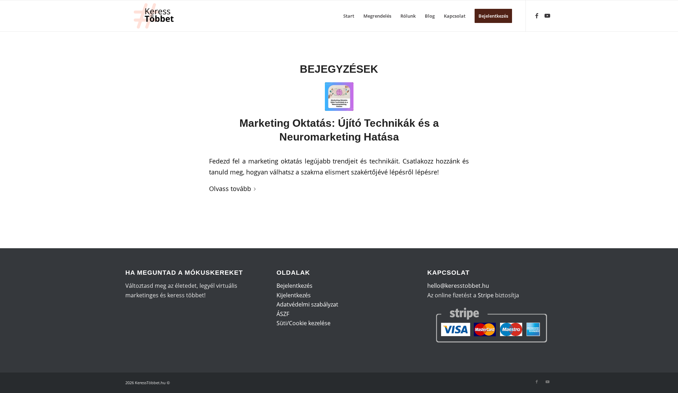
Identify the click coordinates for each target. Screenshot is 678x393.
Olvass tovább (230, 188)
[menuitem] (349, 15)
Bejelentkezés (294, 286)
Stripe (486, 295)
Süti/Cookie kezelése (303, 323)
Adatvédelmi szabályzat (307, 304)
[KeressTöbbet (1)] (156, 15)
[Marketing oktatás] (339, 96)
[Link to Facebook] (536, 15)
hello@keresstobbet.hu (458, 286)
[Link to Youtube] (547, 15)
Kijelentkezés (293, 295)
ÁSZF (282, 314)
